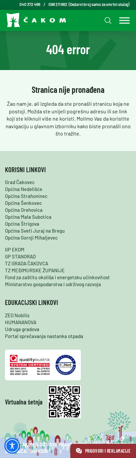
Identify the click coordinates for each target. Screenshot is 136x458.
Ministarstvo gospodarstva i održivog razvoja (53, 284)
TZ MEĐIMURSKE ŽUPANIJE (35, 270)
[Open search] (107, 20)
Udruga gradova (22, 329)
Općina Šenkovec (23, 203)
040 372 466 (29, 4)
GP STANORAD (20, 256)
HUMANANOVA (20, 322)
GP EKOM (14, 249)
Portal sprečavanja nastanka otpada (44, 336)
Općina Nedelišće (23, 189)
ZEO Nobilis (17, 315)
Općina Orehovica (24, 210)
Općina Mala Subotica (28, 217)
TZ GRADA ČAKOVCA (26, 263)
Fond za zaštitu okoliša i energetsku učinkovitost (57, 277)
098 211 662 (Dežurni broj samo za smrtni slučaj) (89, 4)
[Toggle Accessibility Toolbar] (12, 446)
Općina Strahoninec (26, 196)
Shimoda (38, 451)
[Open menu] (123, 20)
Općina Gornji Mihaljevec (31, 238)
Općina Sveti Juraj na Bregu (35, 231)
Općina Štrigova (22, 224)
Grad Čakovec (20, 182)
